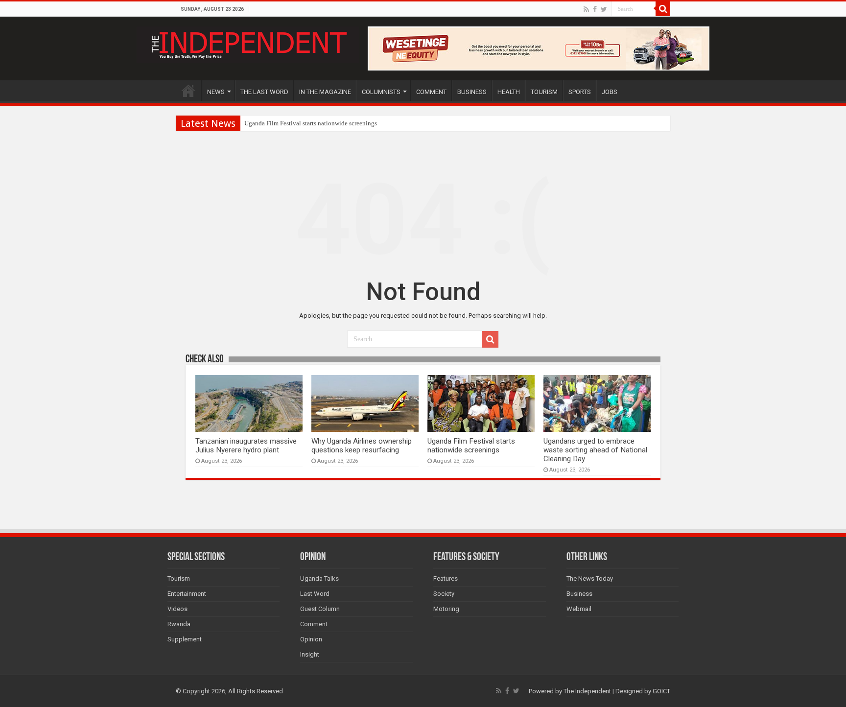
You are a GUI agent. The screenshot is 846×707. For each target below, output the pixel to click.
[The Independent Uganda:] (248, 43)
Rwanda (178, 624)
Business (579, 593)
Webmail (578, 609)
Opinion (311, 639)
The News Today (589, 578)
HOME (188, 90)
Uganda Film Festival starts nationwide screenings (310, 123)
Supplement (184, 639)
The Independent (587, 691)
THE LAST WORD (264, 91)
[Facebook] (595, 9)
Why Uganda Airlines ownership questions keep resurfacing (361, 445)
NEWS (216, 91)
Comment (314, 624)
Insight (309, 654)
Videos (177, 609)
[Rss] (586, 9)
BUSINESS (472, 91)
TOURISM (544, 91)
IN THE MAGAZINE (325, 91)
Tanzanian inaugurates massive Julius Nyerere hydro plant (246, 445)
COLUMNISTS (381, 91)
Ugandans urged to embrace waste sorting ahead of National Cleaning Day (595, 450)
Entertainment (186, 593)
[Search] (663, 8)
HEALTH (508, 91)
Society (443, 593)
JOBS (609, 91)
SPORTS (579, 91)
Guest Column (320, 609)
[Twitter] (604, 9)
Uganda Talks (319, 578)
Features (445, 578)
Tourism (178, 578)
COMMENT (431, 91)
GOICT (661, 691)
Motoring (446, 609)
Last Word (314, 593)
